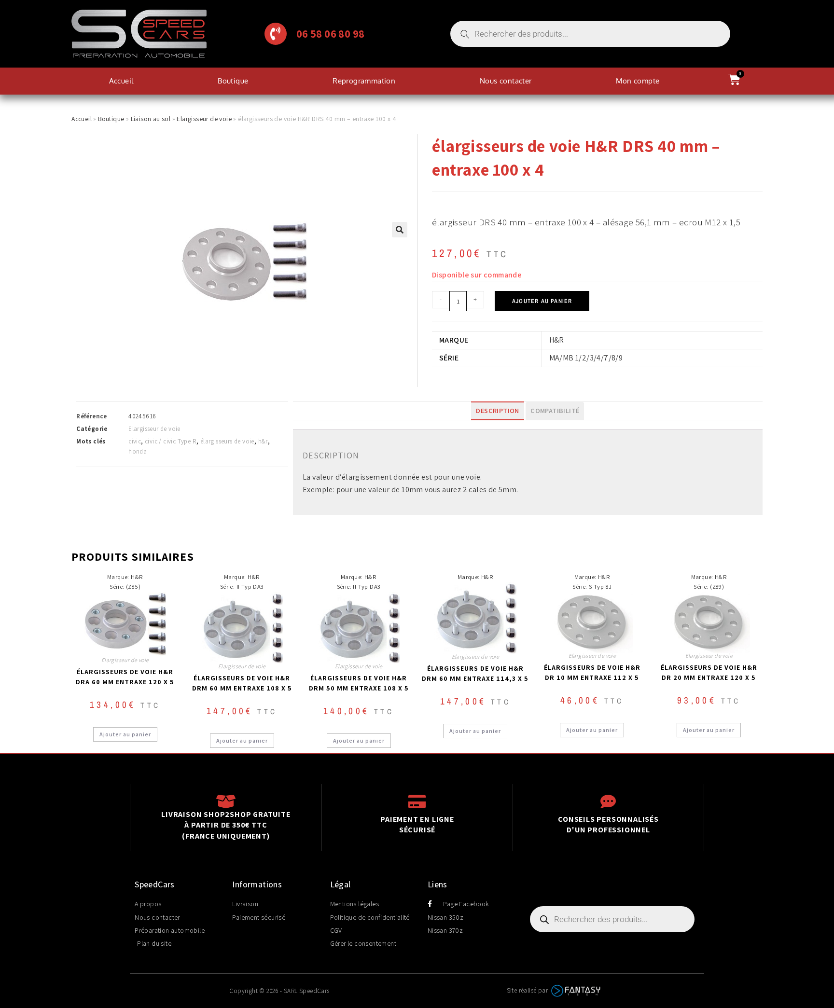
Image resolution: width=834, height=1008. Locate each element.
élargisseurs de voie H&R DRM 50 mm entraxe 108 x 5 (359, 683)
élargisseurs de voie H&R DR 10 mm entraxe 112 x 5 (592, 672)
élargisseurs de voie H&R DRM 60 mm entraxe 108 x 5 (242, 683)
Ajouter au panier (542, 301)
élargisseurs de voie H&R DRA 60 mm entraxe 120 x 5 (125, 676)
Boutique (233, 80)
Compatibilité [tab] (554, 410)
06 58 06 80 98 (330, 34)
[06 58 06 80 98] (275, 34)
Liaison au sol (151, 118)
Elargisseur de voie (204, 118)
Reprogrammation (364, 80)
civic (134, 441)
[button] (399, 229)
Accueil (121, 80)
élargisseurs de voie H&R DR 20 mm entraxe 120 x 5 (709, 672)
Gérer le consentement (363, 943)
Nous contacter (506, 80)
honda (137, 451)
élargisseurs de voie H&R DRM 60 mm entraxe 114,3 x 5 (475, 673)
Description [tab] (497, 410)
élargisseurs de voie (227, 441)
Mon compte (637, 80)
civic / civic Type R (170, 441)
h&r (263, 441)
